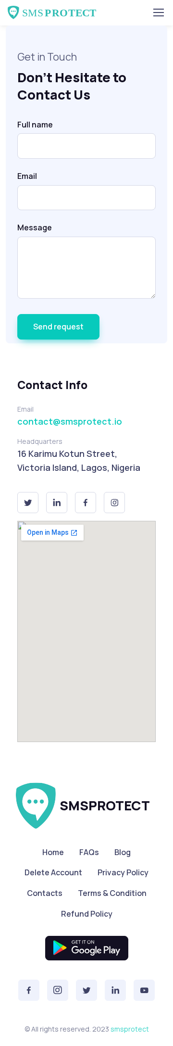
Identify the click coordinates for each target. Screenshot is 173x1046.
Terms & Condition (112, 893)
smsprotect (130, 1028)
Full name (35, 124)
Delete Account (53, 872)
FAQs (89, 852)
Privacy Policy (123, 872)
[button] (27, 502)
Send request (58, 326)
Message (34, 227)
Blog (122, 852)
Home (53, 852)
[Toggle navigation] (158, 12)
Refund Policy (86, 913)
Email (27, 176)
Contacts (44, 893)
